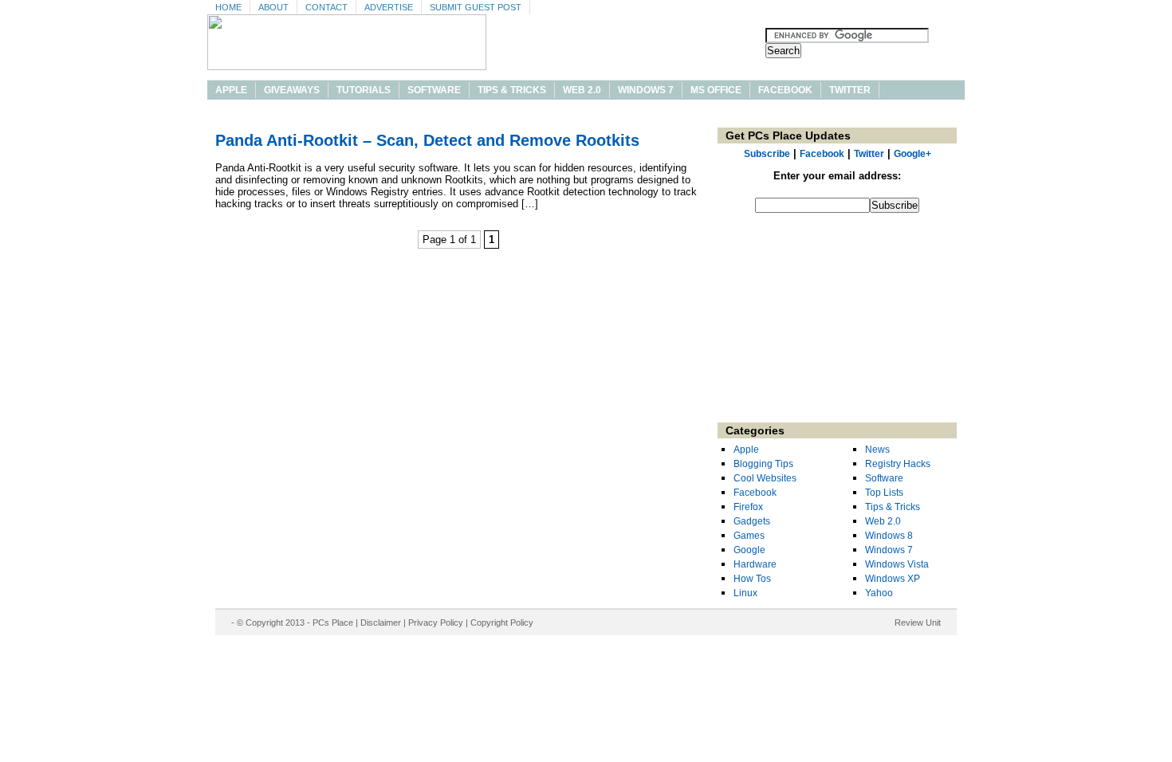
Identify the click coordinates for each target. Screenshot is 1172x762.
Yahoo (879, 593)
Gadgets (751, 521)
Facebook (785, 90)
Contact (326, 7)
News (877, 449)
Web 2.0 (582, 90)
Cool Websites (764, 478)
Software (434, 90)
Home (228, 7)
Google (749, 550)
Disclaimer (380, 622)
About (273, 7)
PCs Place (333, 622)
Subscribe (767, 153)
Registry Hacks (897, 463)
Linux (745, 593)
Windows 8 (889, 535)
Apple (231, 90)
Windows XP (892, 578)
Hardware (755, 564)
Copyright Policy (501, 622)
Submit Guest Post (475, 7)
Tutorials (363, 90)
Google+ (912, 153)
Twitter (850, 90)
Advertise (388, 7)
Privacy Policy (435, 622)
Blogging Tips (763, 463)
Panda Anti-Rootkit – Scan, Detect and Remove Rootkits (427, 140)
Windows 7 (646, 90)
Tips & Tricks (512, 90)
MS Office (715, 90)
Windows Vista (897, 564)
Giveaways (292, 90)
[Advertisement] (837, 322)
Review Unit (918, 622)
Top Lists (884, 492)
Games (749, 535)
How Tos (752, 578)
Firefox (748, 507)
